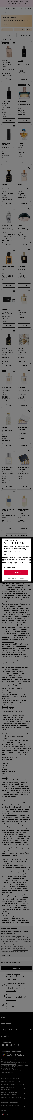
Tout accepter (16, 572)
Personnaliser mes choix (16, 578)
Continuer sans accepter (10, 540)
